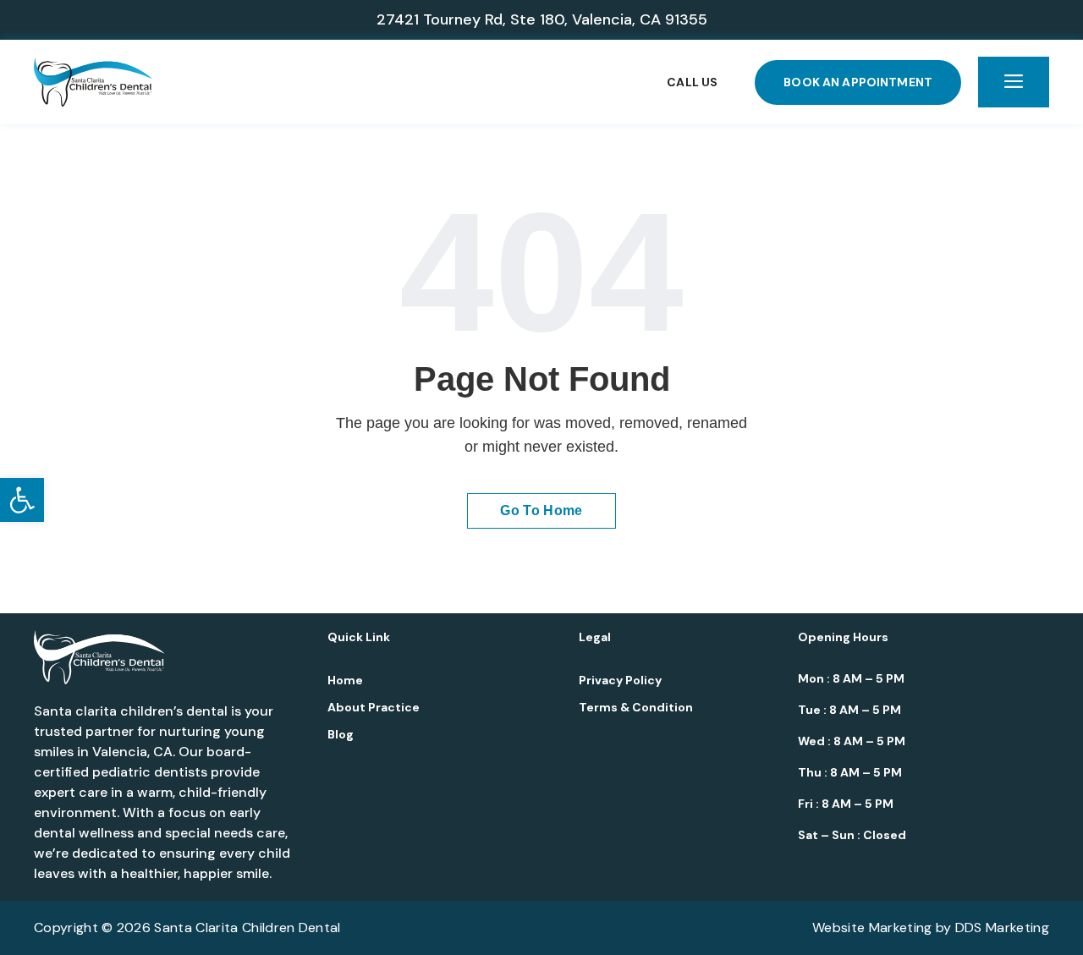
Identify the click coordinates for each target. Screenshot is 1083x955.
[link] (22, 500)
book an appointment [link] (857, 82)
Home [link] (345, 680)
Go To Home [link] (541, 510)
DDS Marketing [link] (1002, 927)
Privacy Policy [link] (620, 680)
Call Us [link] (692, 82)
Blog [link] (340, 734)
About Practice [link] (373, 707)
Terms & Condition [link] (636, 707)
